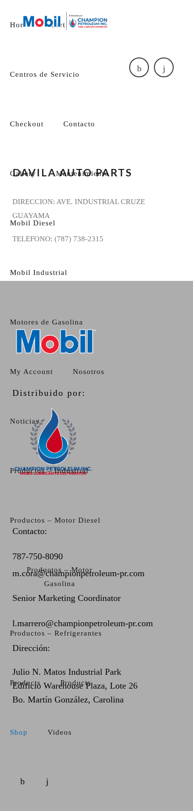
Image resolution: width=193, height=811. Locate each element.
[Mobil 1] (65, 21)
